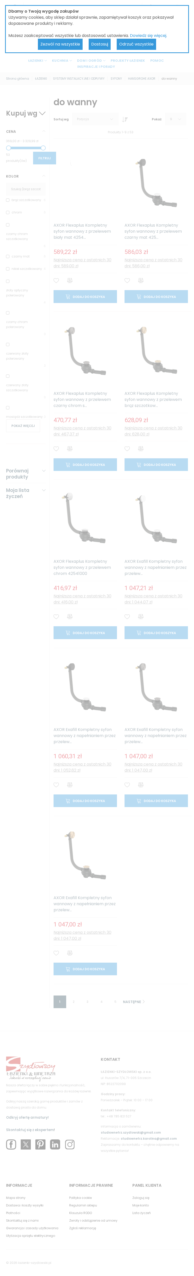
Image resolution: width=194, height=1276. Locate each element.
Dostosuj (99, 44)
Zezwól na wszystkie (60, 44)
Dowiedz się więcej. (148, 35)
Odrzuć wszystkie (136, 44)
